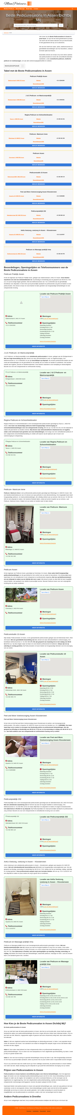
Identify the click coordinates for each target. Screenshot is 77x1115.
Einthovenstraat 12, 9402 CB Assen (16, 253)
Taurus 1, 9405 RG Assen (16, 119)
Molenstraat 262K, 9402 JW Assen (16, 176)
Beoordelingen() (38, 84)
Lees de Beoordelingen (51, 318)
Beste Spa (29, 8)
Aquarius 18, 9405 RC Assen (16, 196)
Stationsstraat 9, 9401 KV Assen (16, 80)
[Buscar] (61, 25)
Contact (36, 8)
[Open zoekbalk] (72, 8)
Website (38, 80)
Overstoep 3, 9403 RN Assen (16, 157)
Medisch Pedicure (9, 8)
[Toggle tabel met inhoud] (21, 66)
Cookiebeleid (35, 1111)
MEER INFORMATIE (38, 346)
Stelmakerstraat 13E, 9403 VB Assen (16, 215)
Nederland (6, 32)
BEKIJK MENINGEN (38, 88)
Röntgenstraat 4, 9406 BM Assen (16, 99)
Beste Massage (20, 8)
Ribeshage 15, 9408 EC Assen (16, 138)
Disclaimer (29, 1111)
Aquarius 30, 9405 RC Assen (16, 234)
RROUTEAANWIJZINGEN (48, 341)
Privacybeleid (43, 1111)
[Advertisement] (20, 46)
